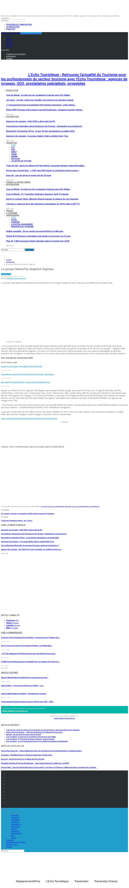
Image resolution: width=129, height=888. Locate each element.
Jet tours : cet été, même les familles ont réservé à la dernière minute (40, 100)
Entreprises (15, 826)
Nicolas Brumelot (50, 419)
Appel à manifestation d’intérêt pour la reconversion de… (25, 678)
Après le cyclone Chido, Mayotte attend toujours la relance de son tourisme (42, 199)
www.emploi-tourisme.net (15, 710)
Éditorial (14, 829)
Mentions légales (13, 774)
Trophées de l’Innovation (19, 24)
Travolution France (14, 799)
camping (15, 222)
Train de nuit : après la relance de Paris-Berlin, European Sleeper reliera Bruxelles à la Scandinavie (43, 730)
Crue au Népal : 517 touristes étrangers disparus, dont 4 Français (37, 194)
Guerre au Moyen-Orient (18, 182)
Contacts (9, 781)
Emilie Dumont (32, 419)
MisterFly (40, 419)
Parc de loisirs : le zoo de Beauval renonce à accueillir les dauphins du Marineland (37, 741)
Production (12, 90)
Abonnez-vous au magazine (31, 33)
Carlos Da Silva (6, 419)
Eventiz (9, 792)
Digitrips (15, 419)
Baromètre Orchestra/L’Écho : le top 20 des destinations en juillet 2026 (40, 131)
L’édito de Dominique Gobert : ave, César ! (17, 521)
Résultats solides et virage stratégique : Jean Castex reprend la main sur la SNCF (35, 763)
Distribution (12, 117)
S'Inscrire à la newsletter (10, 33)
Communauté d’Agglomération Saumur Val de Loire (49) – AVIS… (27, 702)
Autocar (15, 159)
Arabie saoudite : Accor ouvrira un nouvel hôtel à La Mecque (34, 231)
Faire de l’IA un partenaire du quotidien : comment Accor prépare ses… (30, 638)
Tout (13, 145)
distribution (22, 419)
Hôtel (14, 220)
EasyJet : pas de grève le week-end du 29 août (28, 175)
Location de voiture (21, 161)
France (9, 211)
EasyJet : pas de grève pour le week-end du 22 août (22, 759)
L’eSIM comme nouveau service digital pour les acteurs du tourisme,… (30, 662)
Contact (9, 847)
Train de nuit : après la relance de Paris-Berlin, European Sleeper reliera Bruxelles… (46, 165)
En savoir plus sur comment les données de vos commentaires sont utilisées (70, 506)
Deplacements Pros (14, 795)
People (14, 838)
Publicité (10, 29)
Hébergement (13, 215)
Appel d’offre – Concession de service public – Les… (22, 686)
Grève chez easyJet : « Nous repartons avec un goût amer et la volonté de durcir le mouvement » (41, 751)
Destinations (12, 184)
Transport (11, 143)
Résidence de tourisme (22, 226)
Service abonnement (14, 788)
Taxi (13, 150)
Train (14, 154)
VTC (13, 147)
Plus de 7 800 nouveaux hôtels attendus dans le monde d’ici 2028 (37, 241)
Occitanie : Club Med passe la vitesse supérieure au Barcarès (26, 755)
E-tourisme (11, 213)
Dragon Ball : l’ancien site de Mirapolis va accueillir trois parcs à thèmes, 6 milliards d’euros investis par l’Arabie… (49, 767)
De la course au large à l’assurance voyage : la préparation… (27, 646)
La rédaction (12, 27)
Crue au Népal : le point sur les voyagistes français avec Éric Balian (38, 95)
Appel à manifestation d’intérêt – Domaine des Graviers (23, 694)
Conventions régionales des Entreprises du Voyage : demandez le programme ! (44, 126)
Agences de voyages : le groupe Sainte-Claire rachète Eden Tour (37, 136)
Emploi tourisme (13, 802)
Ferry (14, 152)
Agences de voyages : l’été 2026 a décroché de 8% (30, 121)
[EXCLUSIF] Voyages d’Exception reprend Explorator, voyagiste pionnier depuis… (45, 110)
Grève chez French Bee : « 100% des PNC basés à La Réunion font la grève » (42, 170)
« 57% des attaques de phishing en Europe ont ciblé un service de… (28, 654)
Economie (15, 815)
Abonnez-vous (11, 844)
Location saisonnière (22, 224)
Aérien (14, 156)
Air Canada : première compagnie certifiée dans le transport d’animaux (27, 514)
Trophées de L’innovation (15, 842)
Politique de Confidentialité (17, 777)
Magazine (10, 840)
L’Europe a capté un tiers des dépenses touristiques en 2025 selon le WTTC (43, 204)
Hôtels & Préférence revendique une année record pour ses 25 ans (38, 236)
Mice (13, 835)
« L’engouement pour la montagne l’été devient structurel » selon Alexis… (41, 105)
